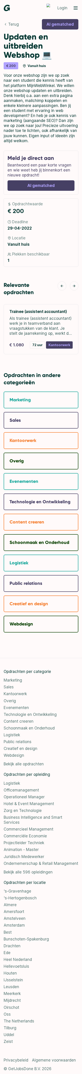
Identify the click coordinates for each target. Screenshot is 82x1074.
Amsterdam (14, 925)
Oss (7, 1014)
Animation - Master (21, 849)
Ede (7, 952)
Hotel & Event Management (29, 803)
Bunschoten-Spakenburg (26, 939)
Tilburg (10, 1028)
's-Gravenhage (17, 891)
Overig (10, 701)
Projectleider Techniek (24, 843)
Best (8, 932)
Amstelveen (15, 918)
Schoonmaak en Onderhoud (29, 728)
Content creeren (18, 721)
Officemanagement (21, 790)
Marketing (13, 680)
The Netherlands (19, 1021)
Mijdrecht (12, 1000)
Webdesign (14, 755)
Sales (9, 687)
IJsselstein (13, 980)
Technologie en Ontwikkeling (30, 714)
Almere (10, 905)
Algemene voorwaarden (54, 1060)
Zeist (8, 1041)
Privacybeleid (16, 1060)
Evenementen (16, 707)
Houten (10, 973)
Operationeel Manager (24, 797)
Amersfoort (14, 911)
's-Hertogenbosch (20, 898)
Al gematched (60, 24)
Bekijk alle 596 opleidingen (28, 872)
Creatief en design (20, 748)
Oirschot (11, 1007)
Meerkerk (12, 993)
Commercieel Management (28, 829)
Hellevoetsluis (16, 966)
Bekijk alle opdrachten (24, 764)
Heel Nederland (18, 959)
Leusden (11, 987)
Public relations (17, 741)
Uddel (9, 1034)
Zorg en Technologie (23, 810)
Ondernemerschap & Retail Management (41, 863)
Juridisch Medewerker (24, 856)
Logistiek (12, 735)
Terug (13, 24)
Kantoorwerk (15, 694)
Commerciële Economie (25, 836)
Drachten (12, 946)
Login (62, 8)
